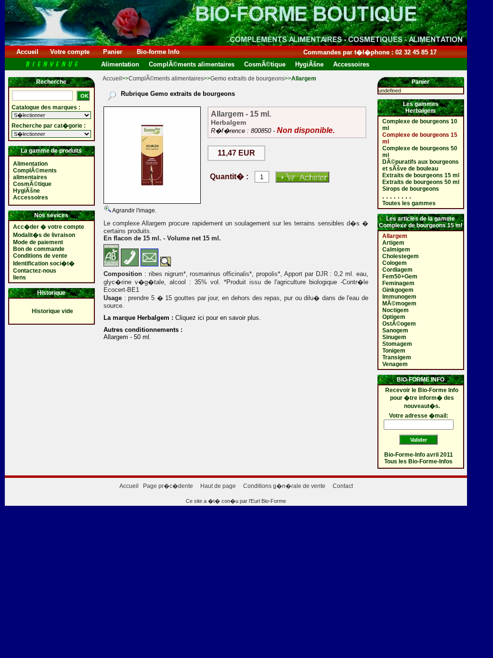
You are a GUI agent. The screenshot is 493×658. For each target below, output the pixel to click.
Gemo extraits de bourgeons (247, 78)
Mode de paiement (38, 242)
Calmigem (396, 249)
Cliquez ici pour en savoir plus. (217, 317)
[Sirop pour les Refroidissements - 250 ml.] (152, 155)
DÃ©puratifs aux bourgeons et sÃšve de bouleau (420, 165)
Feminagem (398, 283)
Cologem (394, 263)
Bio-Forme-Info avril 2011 (418, 454)
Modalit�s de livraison (44, 235)
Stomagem (397, 344)
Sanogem (395, 330)
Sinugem (394, 337)
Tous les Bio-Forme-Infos (418, 461)
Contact (343, 486)
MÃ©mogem (399, 303)
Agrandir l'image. (133, 210)
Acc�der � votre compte (48, 227)
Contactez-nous (34, 270)
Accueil (27, 51)
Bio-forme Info (158, 51)
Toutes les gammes (409, 203)
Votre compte (69, 51)
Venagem (395, 364)
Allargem (394, 236)
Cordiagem (397, 269)
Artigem (393, 242)
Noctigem (395, 310)
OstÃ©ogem (399, 323)
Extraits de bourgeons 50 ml (420, 182)
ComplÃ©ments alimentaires (166, 78)
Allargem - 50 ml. (127, 337)
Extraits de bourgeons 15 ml (420, 175)
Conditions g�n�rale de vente (284, 486)
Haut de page (218, 486)
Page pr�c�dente (168, 486)
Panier (112, 51)
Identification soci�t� (44, 263)
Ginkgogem (398, 290)
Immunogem (399, 296)
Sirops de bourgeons (410, 188)
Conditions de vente (40, 255)
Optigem (393, 317)
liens (19, 277)
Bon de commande (39, 249)
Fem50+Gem (399, 276)
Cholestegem (400, 256)
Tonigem (393, 350)
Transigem (396, 357)
